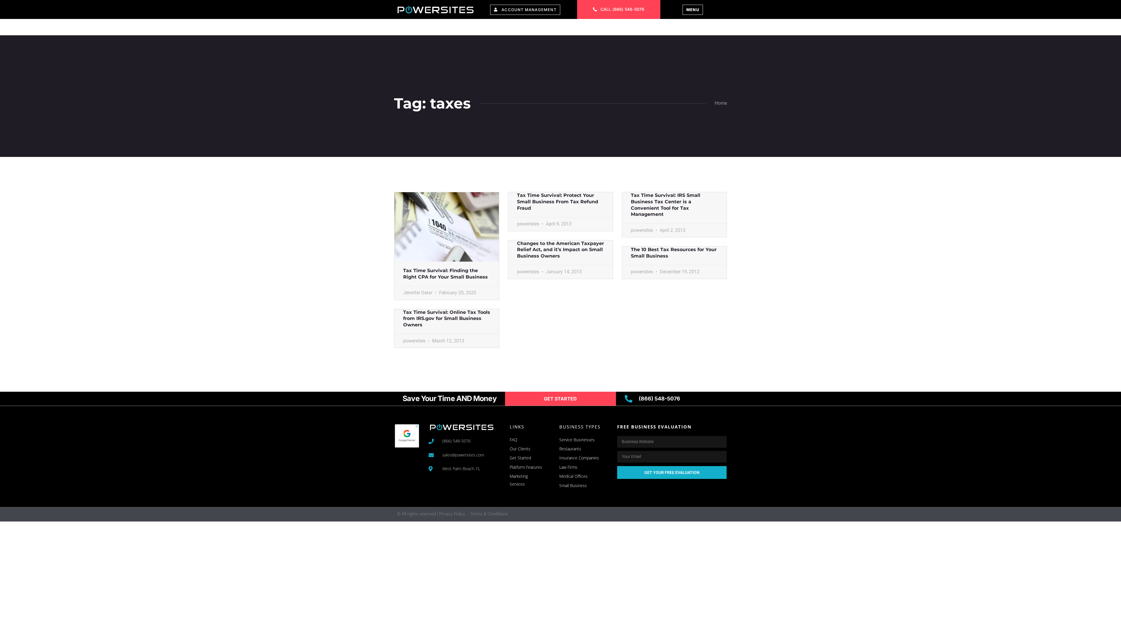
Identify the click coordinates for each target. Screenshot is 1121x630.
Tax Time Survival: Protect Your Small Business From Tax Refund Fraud (557, 201)
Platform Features (438, 28)
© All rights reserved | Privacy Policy (431, 514)
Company (597, 28)
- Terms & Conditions (488, 514)
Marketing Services (502, 28)
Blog (662, 28)
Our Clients (557, 28)
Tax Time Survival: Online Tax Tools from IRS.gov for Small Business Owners (446, 318)
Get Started (696, 28)
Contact (632, 28)
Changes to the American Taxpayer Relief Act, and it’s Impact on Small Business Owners (560, 250)
